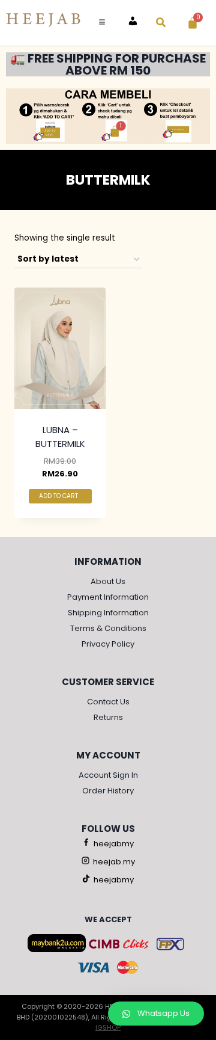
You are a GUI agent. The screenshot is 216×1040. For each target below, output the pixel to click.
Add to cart (59, 495)
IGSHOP (108, 1027)
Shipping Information (108, 612)
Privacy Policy (108, 644)
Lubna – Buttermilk (60, 436)
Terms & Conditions (108, 628)
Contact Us (108, 701)
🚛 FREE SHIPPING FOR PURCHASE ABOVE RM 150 (108, 64)
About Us (108, 581)
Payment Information (108, 597)
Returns (108, 717)
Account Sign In (108, 775)
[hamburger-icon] (101, 22)
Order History (108, 790)
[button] (156, 1014)
